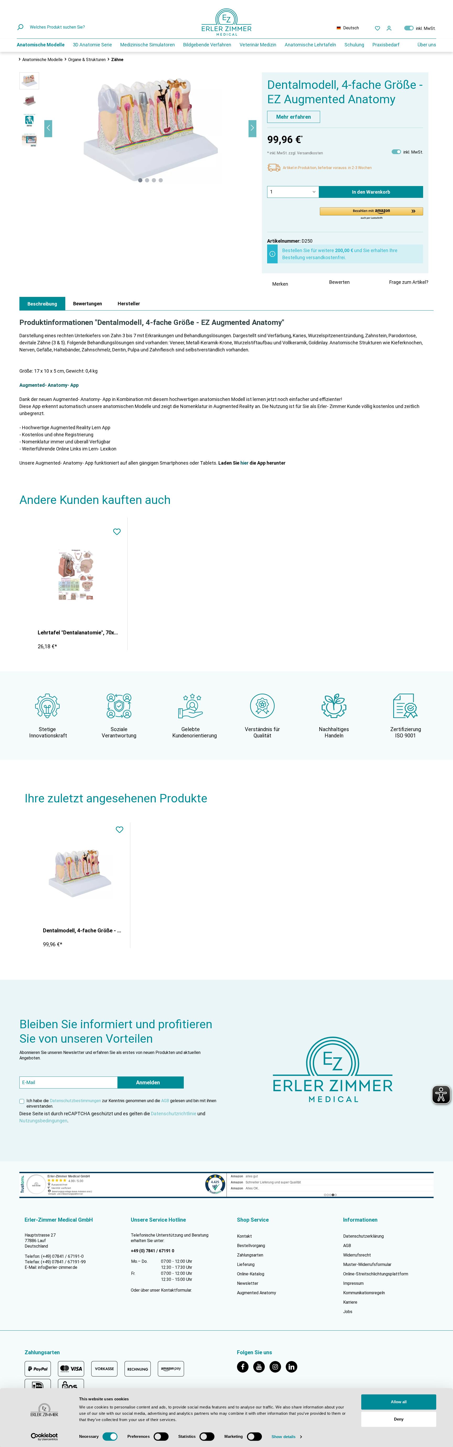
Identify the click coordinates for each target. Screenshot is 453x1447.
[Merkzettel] (377, 28)
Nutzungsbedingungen (43, 1120)
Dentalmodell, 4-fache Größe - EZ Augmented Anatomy (82, 930)
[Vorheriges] (48, 128)
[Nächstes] (252, 128)
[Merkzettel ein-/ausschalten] (117, 532)
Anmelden (148, 1082)
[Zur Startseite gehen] (226, 22)
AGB (165, 1100)
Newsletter (247, 1283)
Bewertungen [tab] (87, 303)
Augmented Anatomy (256, 1292)
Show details (283, 1436)
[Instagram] (277, 1366)
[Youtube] (261, 1366)
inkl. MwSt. (420, 28)
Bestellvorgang (251, 1245)
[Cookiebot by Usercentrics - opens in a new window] (44, 1437)
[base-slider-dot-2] (147, 180)
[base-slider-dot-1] (140, 180)
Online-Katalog (250, 1273)
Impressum (353, 1283)
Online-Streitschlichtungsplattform (375, 1273)
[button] (371, 213)
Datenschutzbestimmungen (75, 1100)
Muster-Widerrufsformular (367, 1264)
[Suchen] (21, 27)
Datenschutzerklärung (363, 1236)
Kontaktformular (176, 1290)
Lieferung (246, 1264)
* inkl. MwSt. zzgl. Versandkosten (295, 153)
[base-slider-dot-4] (161, 180)
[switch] (161, 1436)
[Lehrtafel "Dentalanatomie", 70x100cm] (76, 575)
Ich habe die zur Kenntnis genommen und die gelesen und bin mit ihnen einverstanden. (121, 1103)
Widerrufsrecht (357, 1255)
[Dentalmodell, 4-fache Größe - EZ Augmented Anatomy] (80, 873)
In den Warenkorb (371, 192)
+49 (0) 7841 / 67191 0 (152, 1250)
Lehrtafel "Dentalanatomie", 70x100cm (79, 632)
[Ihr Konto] (389, 28)
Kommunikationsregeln (364, 1292)
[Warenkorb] (398, 27)
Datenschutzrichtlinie (173, 1113)
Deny (398, 1419)
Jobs (347, 1311)
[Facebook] (245, 1366)
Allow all (399, 1402)
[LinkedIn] (293, 1366)
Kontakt (244, 1236)
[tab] (42, 304)
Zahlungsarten (250, 1255)
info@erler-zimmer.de (57, 1267)
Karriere (350, 1302)
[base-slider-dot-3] (154, 180)
